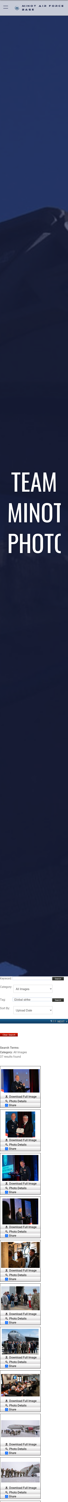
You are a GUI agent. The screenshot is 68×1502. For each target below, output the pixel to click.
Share (12, 1105)
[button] (6, 8)
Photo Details (17, 1101)
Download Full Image (22, 1096)
